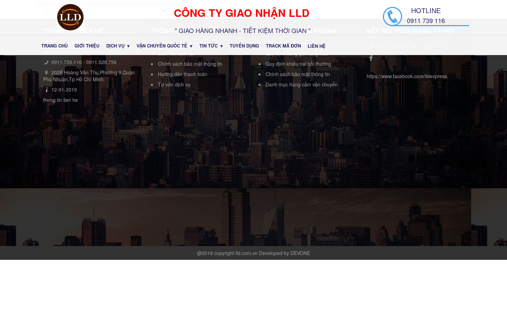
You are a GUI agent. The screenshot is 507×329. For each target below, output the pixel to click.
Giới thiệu (86, 45)
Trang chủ (54, 45)
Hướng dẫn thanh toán (182, 74)
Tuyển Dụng (244, 45)
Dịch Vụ (115, 45)
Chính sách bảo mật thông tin (190, 63)
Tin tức (208, 45)
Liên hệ (317, 46)
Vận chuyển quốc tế (162, 45)
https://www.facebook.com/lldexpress (407, 76)
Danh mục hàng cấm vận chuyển (302, 84)
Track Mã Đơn (283, 45)
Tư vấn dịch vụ (174, 84)
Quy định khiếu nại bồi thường (298, 63)
